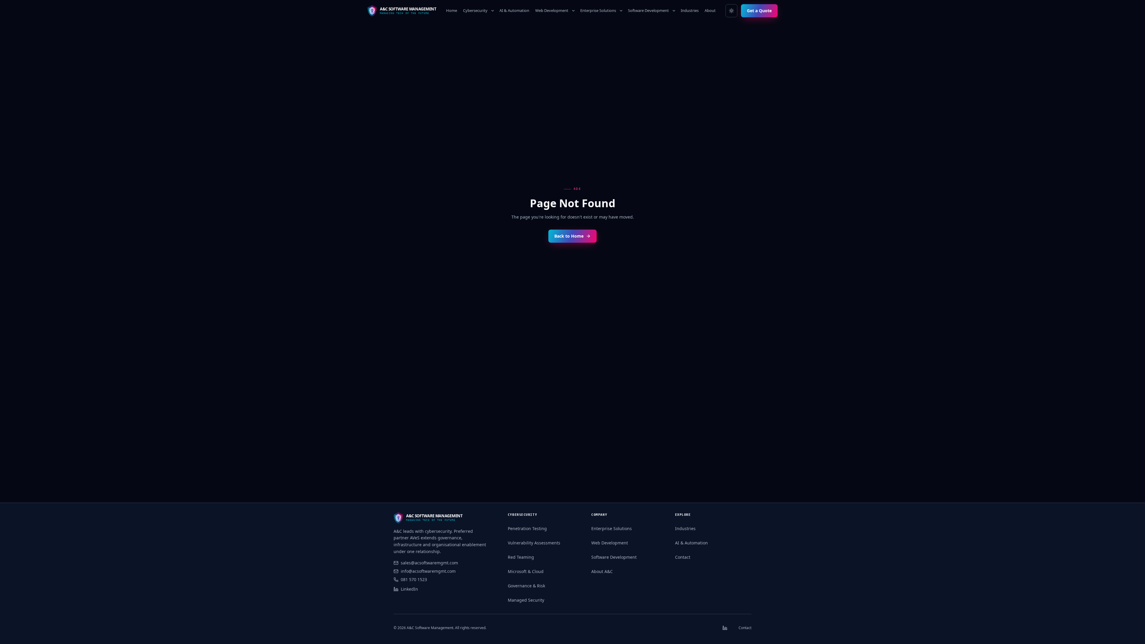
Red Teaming (521, 557)
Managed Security (526, 600)
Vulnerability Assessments (534, 543)
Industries (690, 10)
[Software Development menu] (674, 11)
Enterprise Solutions (598, 10)
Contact (682, 557)
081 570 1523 (414, 579)
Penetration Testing (527, 528)
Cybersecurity (475, 10)
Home (451, 10)
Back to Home (569, 236)
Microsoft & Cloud (526, 571)
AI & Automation (514, 10)
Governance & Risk (526, 586)
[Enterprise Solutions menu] (621, 11)
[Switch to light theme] (731, 10)
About (710, 10)
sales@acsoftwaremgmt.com (429, 563)
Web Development (551, 10)
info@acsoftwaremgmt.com (428, 571)
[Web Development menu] (573, 11)
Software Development (648, 10)
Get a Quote (759, 10)
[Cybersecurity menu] (492, 11)
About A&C (602, 571)
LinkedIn (409, 589)
